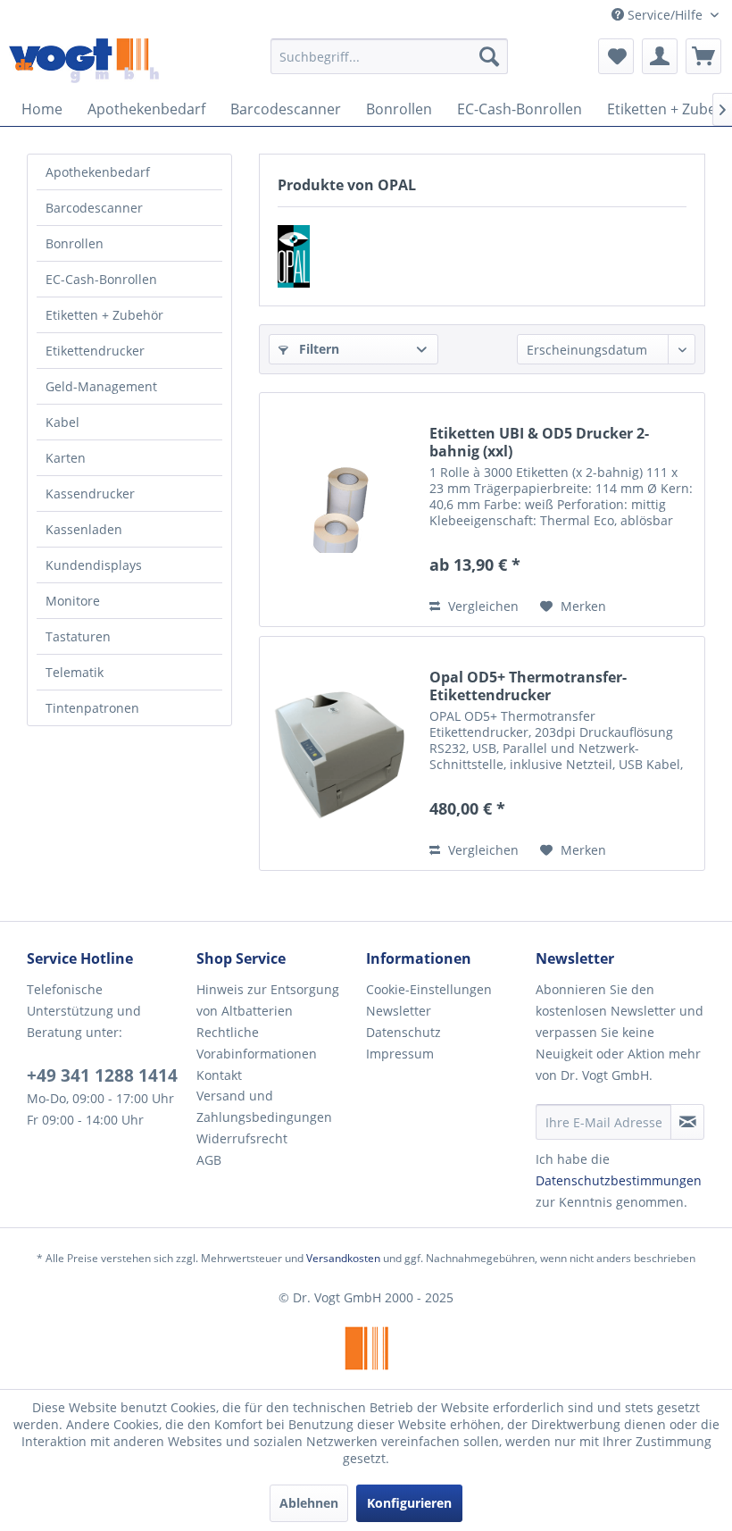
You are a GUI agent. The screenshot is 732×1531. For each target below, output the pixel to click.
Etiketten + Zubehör (104, 314)
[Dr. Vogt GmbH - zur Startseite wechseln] (84, 60)
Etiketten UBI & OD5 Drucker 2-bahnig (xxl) (539, 442)
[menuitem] (389, 56)
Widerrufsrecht (241, 1138)
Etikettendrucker (95, 350)
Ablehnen (308, 1502)
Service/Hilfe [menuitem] (665, 14)
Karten (66, 457)
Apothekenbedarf (98, 171)
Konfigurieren (409, 1502)
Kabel (62, 422)
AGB (208, 1159)
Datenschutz (403, 1032)
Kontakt (219, 1075)
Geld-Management (101, 386)
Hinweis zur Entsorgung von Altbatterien (267, 1000)
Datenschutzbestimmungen (619, 1180)
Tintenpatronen (92, 707)
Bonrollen (75, 243)
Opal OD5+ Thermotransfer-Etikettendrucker (528, 686)
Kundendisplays (94, 564)
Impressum (400, 1053)
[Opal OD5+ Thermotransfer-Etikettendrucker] (340, 753)
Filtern (317, 348)
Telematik (75, 672)
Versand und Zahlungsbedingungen (264, 1106)
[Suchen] (489, 56)
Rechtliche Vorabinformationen (256, 1043)
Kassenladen (84, 529)
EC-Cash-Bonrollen (101, 279)
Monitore (73, 600)
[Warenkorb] (703, 56)
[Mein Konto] (660, 56)
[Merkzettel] (616, 56)
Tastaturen (78, 636)
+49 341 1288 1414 (102, 1075)
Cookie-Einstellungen (429, 989)
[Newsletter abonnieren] (687, 1122)
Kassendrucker (90, 493)
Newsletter (398, 1010)
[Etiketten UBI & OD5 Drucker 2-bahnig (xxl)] (340, 509)
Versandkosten (343, 1258)
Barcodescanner (94, 207)
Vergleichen (482, 606)
